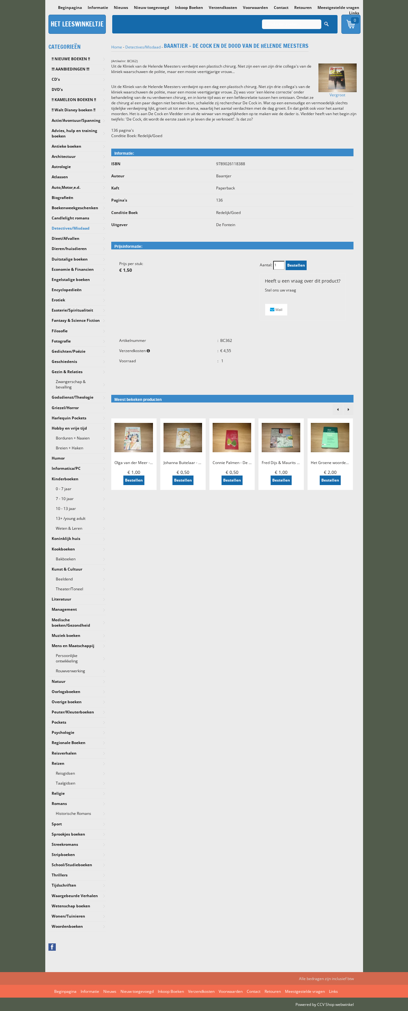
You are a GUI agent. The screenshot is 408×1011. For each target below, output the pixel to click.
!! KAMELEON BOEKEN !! (74, 99)
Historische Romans (73, 813)
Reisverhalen (64, 753)
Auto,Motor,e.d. (66, 187)
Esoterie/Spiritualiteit (72, 310)
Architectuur (64, 156)
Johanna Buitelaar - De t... (186, 462)
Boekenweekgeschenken (75, 207)
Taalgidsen (65, 783)
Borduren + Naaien (73, 438)
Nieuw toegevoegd (151, 7)
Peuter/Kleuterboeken (73, 712)
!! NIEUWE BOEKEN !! (71, 59)
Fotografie (61, 341)
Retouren (303, 7)
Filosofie (60, 331)
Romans (59, 803)
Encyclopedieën (67, 289)
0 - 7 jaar (63, 488)
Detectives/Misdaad (71, 228)
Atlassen (60, 177)
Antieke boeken (66, 146)
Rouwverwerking (70, 671)
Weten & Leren (69, 528)
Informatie (98, 7)
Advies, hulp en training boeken (74, 133)
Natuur (58, 681)
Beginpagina (70, 7)
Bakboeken (66, 559)
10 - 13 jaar (66, 508)
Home (116, 47)
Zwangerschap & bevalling (71, 384)
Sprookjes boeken (68, 834)
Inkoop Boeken (189, 7)
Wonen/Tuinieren (68, 916)
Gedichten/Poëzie (68, 351)
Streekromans (65, 844)
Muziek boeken (66, 635)
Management (64, 609)
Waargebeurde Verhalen (75, 895)
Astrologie (61, 166)
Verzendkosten (223, 7)
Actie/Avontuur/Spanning (76, 120)
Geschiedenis (64, 361)
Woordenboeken (67, 926)
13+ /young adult (70, 518)
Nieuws (121, 7)
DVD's (57, 89)
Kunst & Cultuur (67, 569)
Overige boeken (67, 702)
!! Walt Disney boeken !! (73, 110)
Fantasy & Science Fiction (76, 320)
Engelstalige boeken (71, 279)
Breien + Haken (69, 448)
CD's (56, 79)
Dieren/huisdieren (69, 248)
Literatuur (61, 599)
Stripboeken (63, 854)
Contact (281, 7)
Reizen (58, 763)
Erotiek (58, 300)
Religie (58, 793)
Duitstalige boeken (70, 259)
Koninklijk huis (66, 538)
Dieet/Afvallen (65, 238)
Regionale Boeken (68, 742)
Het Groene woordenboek (334, 462)
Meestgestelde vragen (338, 7)
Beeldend (64, 579)
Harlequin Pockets (69, 418)
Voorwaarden (255, 7)
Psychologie (63, 732)
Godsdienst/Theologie (72, 397)
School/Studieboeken (72, 864)
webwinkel (344, 1004)
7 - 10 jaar (65, 498)
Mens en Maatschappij (73, 645)
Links (354, 13)
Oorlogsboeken (66, 691)
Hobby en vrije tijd (69, 428)
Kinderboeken (65, 479)
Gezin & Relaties (67, 371)
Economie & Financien (73, 269)
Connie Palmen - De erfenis (237, 462)
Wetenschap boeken (71, 906)
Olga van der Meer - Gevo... (138, 462)
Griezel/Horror (65, 407)
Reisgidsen (65, 773)
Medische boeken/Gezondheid (71, 622)
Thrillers (60, 875)
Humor (58, 458)
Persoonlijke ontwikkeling (67, 658)
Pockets (59, 722)
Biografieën (62, 197)
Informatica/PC (66, 468)
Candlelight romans (70, 218)
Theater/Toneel (69, 589)
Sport (57, 824)
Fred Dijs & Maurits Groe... (285, 462)
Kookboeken (63, 549)
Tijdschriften (64, 885)
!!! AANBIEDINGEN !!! (70, 69)
